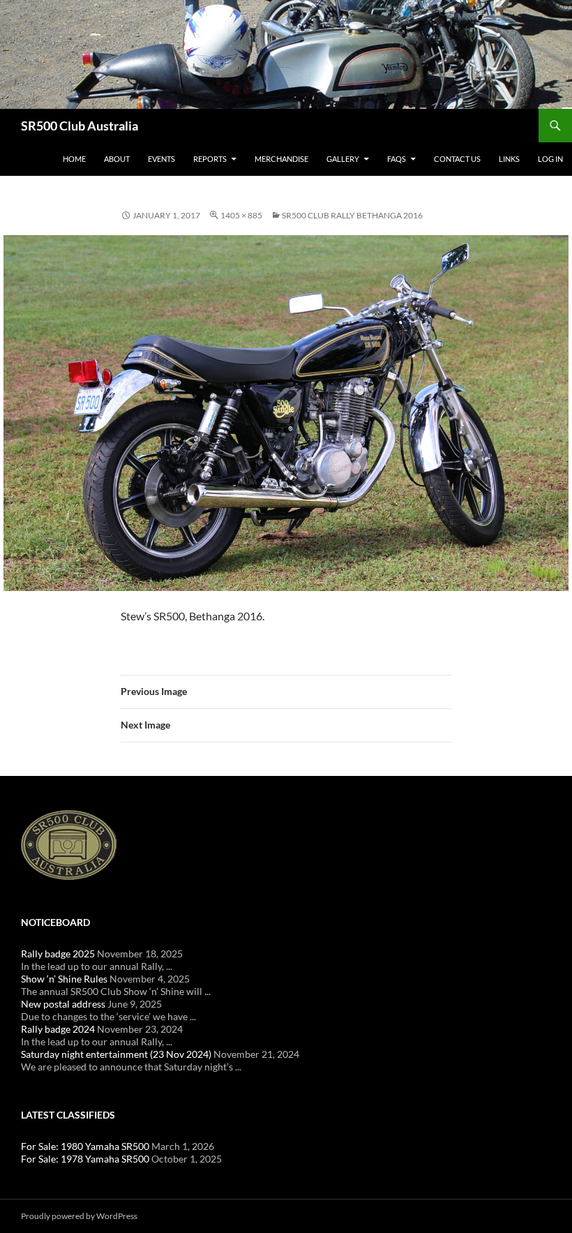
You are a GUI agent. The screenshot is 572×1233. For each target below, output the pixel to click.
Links (509, 158)
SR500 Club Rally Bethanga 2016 (352, 215)
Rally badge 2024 (58, 1029)
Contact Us (457, 158)
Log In (550, 158)
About (117, 158)
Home (74, 158)
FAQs (396, 158)
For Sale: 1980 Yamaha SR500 (85, 1146)
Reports (210, 158)
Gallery (342, 158)
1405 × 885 (241, 215)
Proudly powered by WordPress (79, 1216)
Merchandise (281, 158)
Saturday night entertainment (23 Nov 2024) (116, 1054)
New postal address (63, 1004)
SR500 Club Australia (79, 125)
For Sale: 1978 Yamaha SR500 (85, 1159)
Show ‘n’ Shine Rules (64, 979)
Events (161, 158)
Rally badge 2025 (58, 953)
